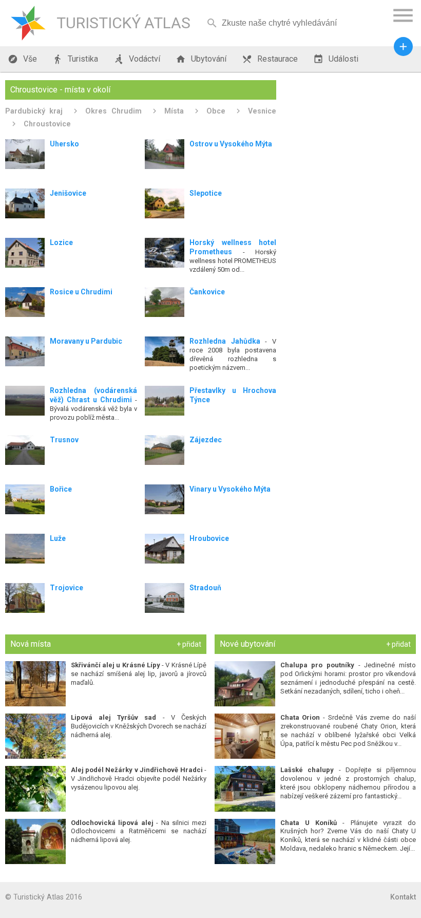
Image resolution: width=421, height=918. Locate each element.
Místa (174, 111)
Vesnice (262, 111)
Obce (215, 111)
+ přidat (189, 644)
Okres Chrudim (113, 111)
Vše (22, 59)
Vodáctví (136, 59)
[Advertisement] (350, 144)
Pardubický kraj (34, 111)
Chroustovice (47, 124)
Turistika (75, 59)
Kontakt (403, 897)
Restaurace (270, 59)
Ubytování (201, 59)
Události (335, 59)
